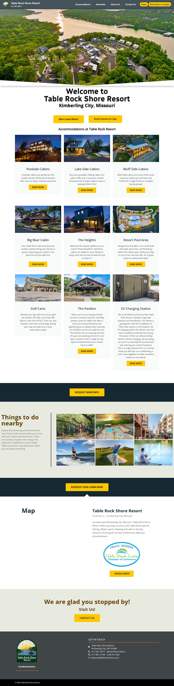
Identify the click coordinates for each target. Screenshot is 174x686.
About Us (115, 4)
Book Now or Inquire (160, 4)
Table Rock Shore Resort (25, 3)
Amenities (100, 4)
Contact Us (130, 4)
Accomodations (82, 4)
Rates (144, 4)
